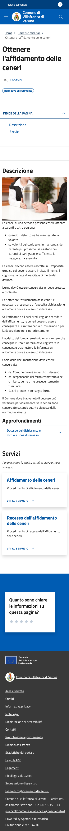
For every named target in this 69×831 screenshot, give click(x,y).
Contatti (10, 729)
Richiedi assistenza (17, 744)
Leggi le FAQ (13, 760)
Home (8, 33)
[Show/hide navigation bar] (5, 16)
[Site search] (61, 16)
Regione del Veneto (16, 5)
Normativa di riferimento (18, 90)
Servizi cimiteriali (29, 33)
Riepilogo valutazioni (18, 775)
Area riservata (14, 691)
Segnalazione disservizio (21, 783)
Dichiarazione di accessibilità (24, 721)
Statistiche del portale (19, 752)
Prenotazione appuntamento (24, 737)
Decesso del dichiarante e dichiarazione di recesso (24, 432)
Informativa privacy (18, 706)
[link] (21, 501)
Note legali (12, 714)
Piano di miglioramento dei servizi (27, 791)
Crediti (9, 698)
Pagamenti (12, 768)
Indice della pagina (18, 113)
